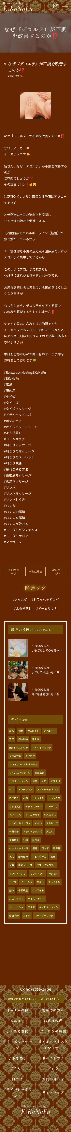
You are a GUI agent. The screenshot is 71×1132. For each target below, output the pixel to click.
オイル (38, 823)
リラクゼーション (18, 781)
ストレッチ (52, 823)
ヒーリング (52, 806)
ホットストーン (33, 806)
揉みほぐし (33, 730)
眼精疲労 (23, 856)
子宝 (11, 739)
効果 (20, 730)
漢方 (35, 781)
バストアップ (16, 898)
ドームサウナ (32, 814)
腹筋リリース (25, 865)
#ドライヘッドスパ (45, 599)
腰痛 (53, 856)
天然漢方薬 (15, 756)
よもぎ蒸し (15, 806)
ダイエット (49, 730)
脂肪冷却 (14, 915)
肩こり (49, 831)
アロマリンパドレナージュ (23, 764)
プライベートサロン (47, 789)
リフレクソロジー (46, 865)
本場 (25, 798)
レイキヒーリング (41, 747)
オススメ (55, 781)
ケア (11, 789)
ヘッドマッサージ (18, 848)
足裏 (11, 865)
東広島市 (39, 772)
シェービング (16, 907)
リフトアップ (37, 873)
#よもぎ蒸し (23, 608)
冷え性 (35, 739)
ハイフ (12, 882)
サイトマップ (53, 1092)
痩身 (35, 848)
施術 (11, 730)
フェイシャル (39, 856)
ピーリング (27, 882)
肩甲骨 (56, 848)
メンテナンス (25, 789)
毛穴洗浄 (53, 873)
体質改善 (14, 831)
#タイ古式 (19, 599)
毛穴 (11, 856)
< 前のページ (13, 571)
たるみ (26, 915)
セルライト (38, 890)
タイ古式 (30, 756)
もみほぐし (50, 814)
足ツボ (45, 848)
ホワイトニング (17, 873)
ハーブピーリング (44, 915)
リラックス (54, 798)
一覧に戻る (35, 571)
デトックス (38, 798)
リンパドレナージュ (19, 823)
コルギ (31, 907)
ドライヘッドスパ (32, 831)
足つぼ (35, 839)
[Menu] (64, 6)
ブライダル (54, 882)
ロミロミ (14, 798)
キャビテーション (48, 907)
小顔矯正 (23, 890)
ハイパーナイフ (36, 898)
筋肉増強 (23, 739)
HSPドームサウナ (18, 747)
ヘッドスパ (15, 814)
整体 (11, 890)
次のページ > (57, 571)
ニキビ (40, 882)
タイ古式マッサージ (20, 772)
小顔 (25, 839)
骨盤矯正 (14, 839)
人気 (44, 781)
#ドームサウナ (46, 608)
